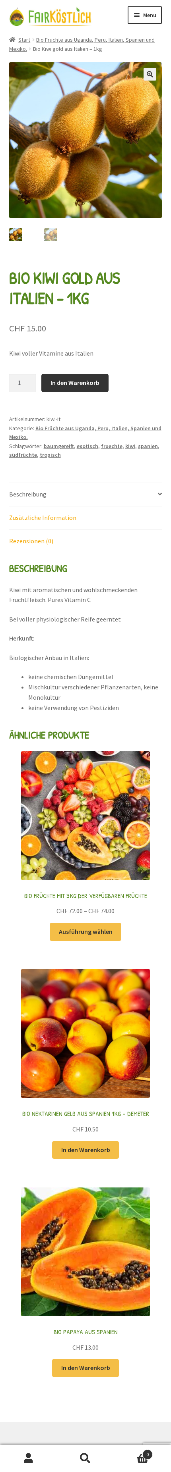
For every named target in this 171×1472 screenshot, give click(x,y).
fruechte (111, 446)
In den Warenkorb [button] (85, 1150)
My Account (28, 1458)
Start (24, 39)
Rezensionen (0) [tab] (31, 541)
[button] (150, 74)
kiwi (130, 446)
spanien (148, 446)
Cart (131, 1451)
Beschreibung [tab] (28, 494)
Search (85, 1458)
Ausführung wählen (86, 931)
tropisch (50, 454)
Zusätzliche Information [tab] (42, 517)
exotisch (87, 446)
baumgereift (59, 446)
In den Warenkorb (75, 383)
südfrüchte (23, 454)
